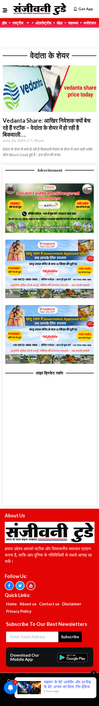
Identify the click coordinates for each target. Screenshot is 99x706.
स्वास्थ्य (73, 22)
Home (11, 603)
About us (28, 603)
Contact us (49, 603)
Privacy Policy (18, 611)
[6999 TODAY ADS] (49, 231)
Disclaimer (71, 603)
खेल (60, 22)
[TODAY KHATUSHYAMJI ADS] (49, 296)
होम (4, 22)
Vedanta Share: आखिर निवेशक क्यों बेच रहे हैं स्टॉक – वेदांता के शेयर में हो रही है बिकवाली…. (47, 127)
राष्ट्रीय (17, 22)
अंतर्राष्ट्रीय (43, 22)
